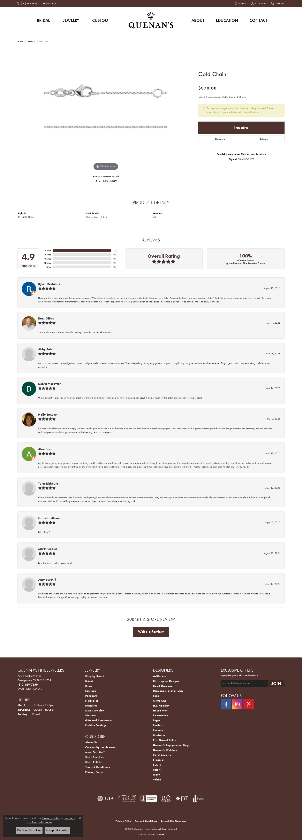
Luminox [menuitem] (158, 725)
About (197, 20)
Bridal (43, 20)
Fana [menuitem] (156, 696)
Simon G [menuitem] (158, 760)
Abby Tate (45, 349)
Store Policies (94, 762)
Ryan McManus (49, 284)
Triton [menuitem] (156, 774)
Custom (100, 20)
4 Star (47, 254)
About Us (91, 742)
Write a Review (151, 631)
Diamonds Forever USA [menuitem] (168, 691)
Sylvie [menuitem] (157, 764)
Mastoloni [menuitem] (159, 735)
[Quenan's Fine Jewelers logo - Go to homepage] (151, 20)
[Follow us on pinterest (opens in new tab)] (248, 704)
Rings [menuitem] (88, 686)
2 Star (47, 262)
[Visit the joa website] (199, 798)
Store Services (94, 757)
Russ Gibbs (46, 318)
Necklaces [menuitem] (91, 700)
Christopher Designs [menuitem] (166, 681)
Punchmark (157, 834)
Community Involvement (101, 747)
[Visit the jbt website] (182, 798)
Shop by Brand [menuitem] (94, 676)
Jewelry (71, 20)
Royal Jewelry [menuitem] (162, 755)
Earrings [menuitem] (90, 691)
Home (20, 41)
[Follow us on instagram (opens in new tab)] (237, 704)
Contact (258, 20)
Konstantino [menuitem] (160, 715)
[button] (241, 3)
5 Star (47, 250)
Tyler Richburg (48, 483)
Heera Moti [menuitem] (160, 710)
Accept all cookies (57, 830)
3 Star (47, 258)
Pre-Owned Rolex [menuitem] (164, 740)
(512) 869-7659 (106, 181)
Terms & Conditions (97, 767)
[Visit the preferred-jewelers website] (127, 798)
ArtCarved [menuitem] (160, 676)
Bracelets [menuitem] (91, 705)
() (115, 250)
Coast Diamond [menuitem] (162, 686)
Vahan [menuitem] (157, 779)
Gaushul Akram (49, 518)
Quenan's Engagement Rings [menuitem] (171, 745)
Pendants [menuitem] (91, 696)
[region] (105, 109)
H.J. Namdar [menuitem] (161, 705)
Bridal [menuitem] (89, 681)
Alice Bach (45, 449)
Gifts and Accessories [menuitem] (99, 720)
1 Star (47, 267)
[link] (27, 3)
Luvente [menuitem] (158, 730)
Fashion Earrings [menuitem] (95, 725)
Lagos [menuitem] (156, 720)
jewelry (31, 41)
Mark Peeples (47, 549)
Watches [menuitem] (90, 715)
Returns (263, 138)
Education (227, 20)
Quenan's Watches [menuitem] (165, 750)
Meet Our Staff (95, 752)
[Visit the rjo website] (166, 798)
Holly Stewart (47, 415)
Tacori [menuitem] (157, 769)
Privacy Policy (94, 772)
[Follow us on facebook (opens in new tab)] (226, 704)
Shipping (220, 138)
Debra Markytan (49, 384)
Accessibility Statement (174, 821)
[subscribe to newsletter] (276, 683)
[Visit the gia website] (105, 798)
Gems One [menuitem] (159, 700)
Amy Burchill (47, 580)
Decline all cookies (29, 830)
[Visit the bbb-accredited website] (149, 798)
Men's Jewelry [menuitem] (94, 710)
